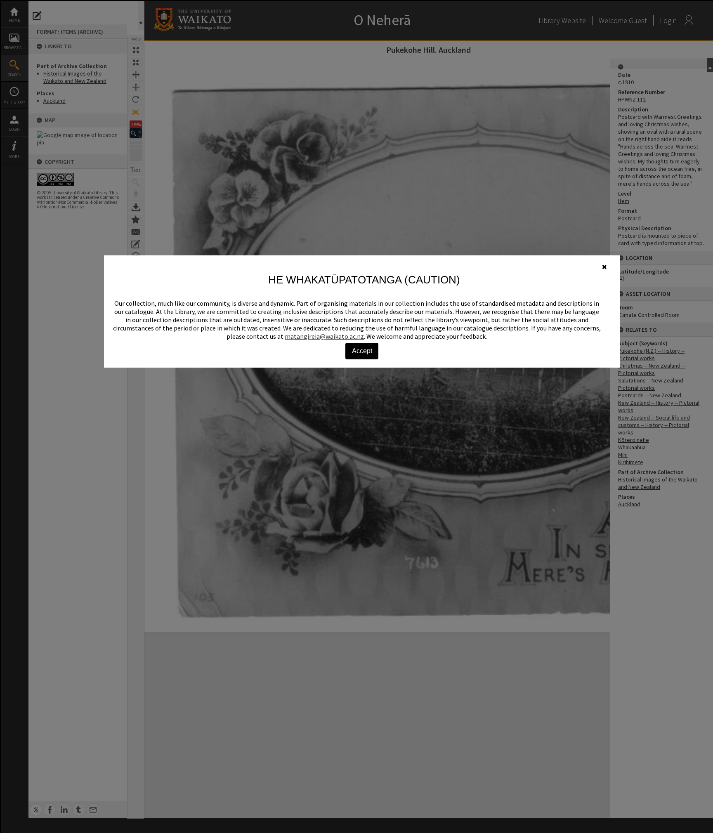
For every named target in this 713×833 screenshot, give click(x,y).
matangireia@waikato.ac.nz (324, 336)
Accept (362, 350)
